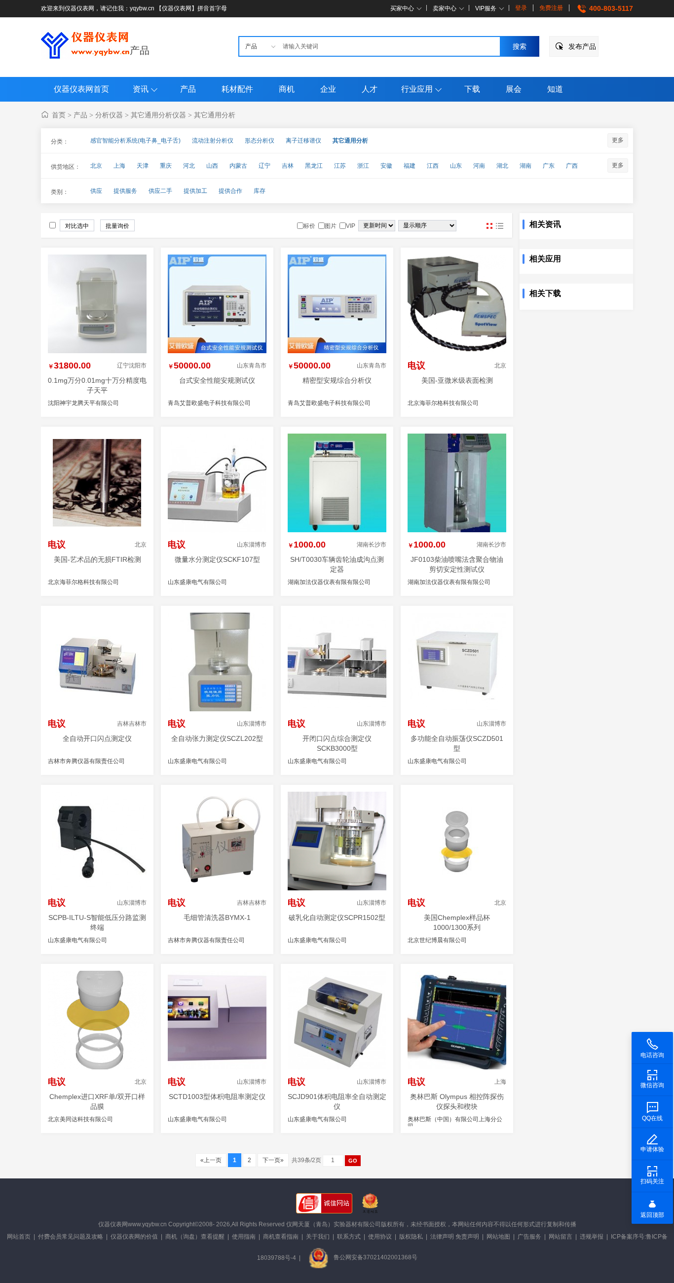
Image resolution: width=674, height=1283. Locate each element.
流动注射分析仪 (212, 140)
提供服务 (125, 190)
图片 (489, 226)
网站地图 (498, 1236)
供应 (96, 190)
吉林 (288, 165)
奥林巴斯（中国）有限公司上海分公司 (455, 1123)
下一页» (273, 1160)
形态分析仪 (259, 140)
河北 (189, 165)
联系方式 (349, 1236)
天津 (143, 165)
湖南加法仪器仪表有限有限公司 (329, 582)
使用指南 (244, 1236)
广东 (549, 165)
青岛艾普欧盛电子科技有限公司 (209, 403)
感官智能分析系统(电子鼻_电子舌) (135, 140)
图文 (499, 226)
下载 (472, 89)
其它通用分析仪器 (158, 115)
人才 (369, 89)
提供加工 (195, 190)
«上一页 (211, 1160)
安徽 (386, 165)
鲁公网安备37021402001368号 (375, 1257)
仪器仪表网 (113, 1224)
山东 (456, 165)
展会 (514, 89)
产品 (140, 50)
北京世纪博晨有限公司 (437, 940)
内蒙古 (238, 165)
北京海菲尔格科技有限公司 (443, 403)
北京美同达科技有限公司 (80, 1119)
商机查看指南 (281, 1236)
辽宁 (264, 165)
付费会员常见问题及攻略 (70, 1236)
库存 (259, 190)
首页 (59, 115)
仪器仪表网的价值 (134, 1236)
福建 (409, 165)
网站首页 (19, 1236)
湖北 (502, 165)
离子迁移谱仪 (303, 140)
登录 (521, 7)
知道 (555, 89)
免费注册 (551, 7)
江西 (433, 165)
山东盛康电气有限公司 (197, 582)
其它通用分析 (214, 115)
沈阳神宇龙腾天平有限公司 (83, 403)
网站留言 (560, 1236)
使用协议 (380, 1236)
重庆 (166, 165)
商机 (287, 89)
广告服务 (529, 1236)
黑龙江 (314, 165)
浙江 (363, 165)
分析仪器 (109, 115)
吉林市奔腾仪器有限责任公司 (86, 761)
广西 (572, 165)
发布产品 (582, 46)
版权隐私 (411, 1236)
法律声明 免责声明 (454, 1236)
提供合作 (230, 190)
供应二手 (160, 190)
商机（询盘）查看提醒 (195, 1236)
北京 (96, 165)
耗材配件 (237, 89)
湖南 (525, 165)
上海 (119, 165)
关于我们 (318, 1236)
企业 (328, 89)
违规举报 (591, 1236)
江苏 (340, 165)
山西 (212, 165)
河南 (479, 165)
